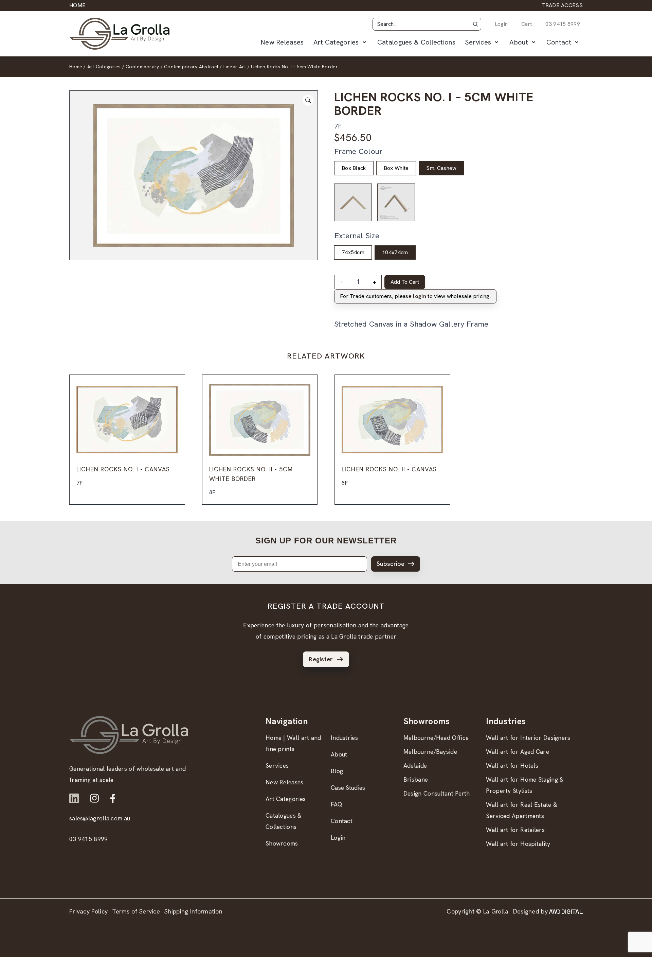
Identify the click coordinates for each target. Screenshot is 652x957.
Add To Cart (405, 281)
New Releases (282, 42)
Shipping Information (193, 911)
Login (501, 24)
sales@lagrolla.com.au (99, 818)
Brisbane (415, 779)
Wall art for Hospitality (518, 844)
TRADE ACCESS (562, 5)
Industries (344, 738)
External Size (356, 236)
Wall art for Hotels (512, 765)
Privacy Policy (88, 911)
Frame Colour (358, 151)
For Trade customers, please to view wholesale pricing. (415, 296)
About (518, 42)
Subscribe (390, 564)
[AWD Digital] (566, 911)
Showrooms (282, 843)
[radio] (354, 168)
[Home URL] (128, 735)
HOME (77, 5)
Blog (337, 771)
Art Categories (336, 42)
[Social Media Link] (74, 798)
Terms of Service (136, 911)
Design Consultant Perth (436, 793)
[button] (475, 24)
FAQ (336, 804)
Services (478, 42)
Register (321, 659)
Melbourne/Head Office (436, 738)
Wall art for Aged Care (517, 751)
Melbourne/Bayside (430, 751)
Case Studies (348, 787)
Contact (558, 42)
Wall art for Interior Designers (528, 738)
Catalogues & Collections (416, 42)
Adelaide (415, 765)
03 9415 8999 (562, 24)
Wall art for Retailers (515, 830)
